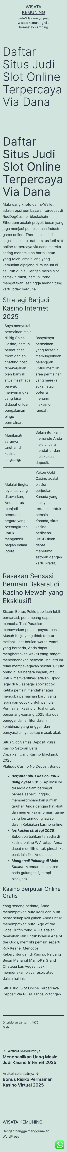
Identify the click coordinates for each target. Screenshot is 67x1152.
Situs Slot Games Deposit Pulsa (29, 742)
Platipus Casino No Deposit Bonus (31, 766)
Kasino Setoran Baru (20, 748)
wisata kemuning (23, 1122)
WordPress (11, 1136)
